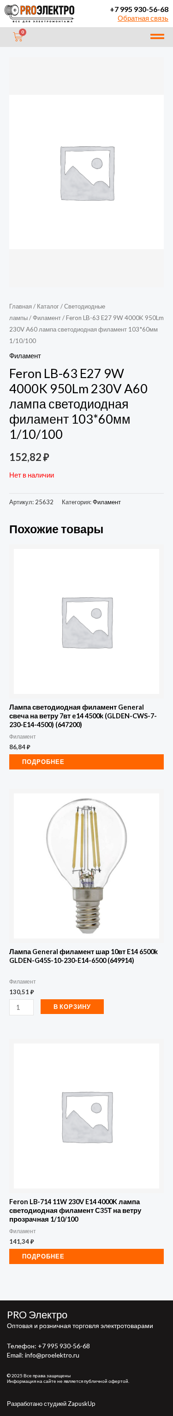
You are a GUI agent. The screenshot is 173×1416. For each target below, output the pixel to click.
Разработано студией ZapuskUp (51, 1403)
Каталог (48, 306)
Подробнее (43, 761)
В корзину (72, 1006)
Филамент (47, 317)
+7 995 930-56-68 (139, 9)
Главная (20, 306)
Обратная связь (143, 18)
